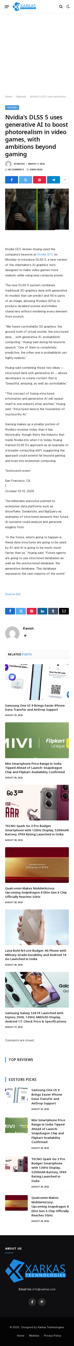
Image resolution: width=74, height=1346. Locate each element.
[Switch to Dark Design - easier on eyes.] (67, 6)
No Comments (16, 170)
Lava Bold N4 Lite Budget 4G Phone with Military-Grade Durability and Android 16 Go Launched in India (35, 954)
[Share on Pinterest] (39, 179)
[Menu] (7, 6)
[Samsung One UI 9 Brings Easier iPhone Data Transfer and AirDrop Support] (37, 682)
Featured (21, 96)
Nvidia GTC (45, 254)
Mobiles (34, 1335)
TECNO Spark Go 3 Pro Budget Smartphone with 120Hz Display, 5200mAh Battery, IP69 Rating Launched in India (37, 830)
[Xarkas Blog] (25, 6)
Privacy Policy (52, 1335)
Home (8, 96)
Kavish (21, 164)
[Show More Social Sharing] (65, 179)
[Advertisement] (37, 54)
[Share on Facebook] (11, 179)
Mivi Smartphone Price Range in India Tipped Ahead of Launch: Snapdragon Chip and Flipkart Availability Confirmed (35, 767)
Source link (13, 594)
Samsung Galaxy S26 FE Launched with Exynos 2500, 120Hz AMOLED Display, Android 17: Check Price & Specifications (35, 1017)
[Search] (61, 6)
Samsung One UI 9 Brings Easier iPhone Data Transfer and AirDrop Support (35, 707)
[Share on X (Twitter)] (25, 179)
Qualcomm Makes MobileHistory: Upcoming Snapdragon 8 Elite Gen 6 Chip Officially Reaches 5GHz (36, 892)
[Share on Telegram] (53, 179)
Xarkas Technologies (51, 1327)
